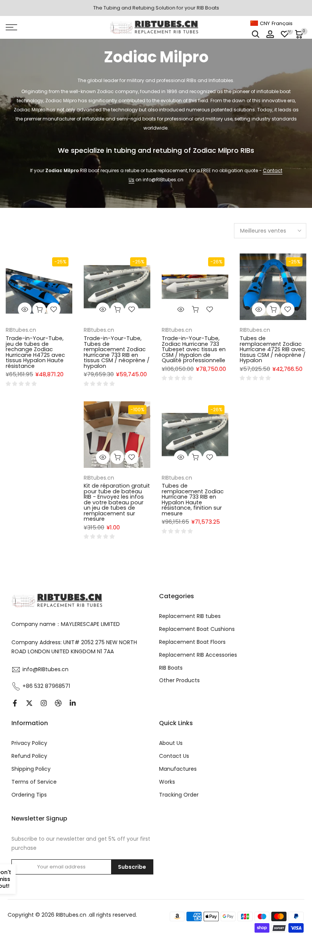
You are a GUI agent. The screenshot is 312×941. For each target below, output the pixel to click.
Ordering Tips (29, 794)
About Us (171, 743)
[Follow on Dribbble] (58, 703)
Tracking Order (179, 794)
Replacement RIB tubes (190, 616)
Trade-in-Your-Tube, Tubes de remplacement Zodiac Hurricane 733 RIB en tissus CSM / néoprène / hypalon (117, 352)
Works (167, 782)
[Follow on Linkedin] (72, 703)
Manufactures (178, 769)
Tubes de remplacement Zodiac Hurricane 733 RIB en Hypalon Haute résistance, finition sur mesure (193, 499)
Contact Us (174, 756)
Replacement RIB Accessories (198, 655)
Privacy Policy (29, 743)
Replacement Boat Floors (192, 642)
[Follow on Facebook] (14, 703)
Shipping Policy (31, 769)
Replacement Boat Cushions (197, 629)
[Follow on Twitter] (29, 703)
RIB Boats (171, 668)
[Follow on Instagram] (43, 703)
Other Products (179, 680)
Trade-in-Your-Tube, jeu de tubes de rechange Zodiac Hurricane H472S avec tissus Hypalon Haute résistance (35, 352)
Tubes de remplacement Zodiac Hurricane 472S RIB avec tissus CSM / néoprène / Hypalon (273, 349)
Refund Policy (29, 756)
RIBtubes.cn (21, 330)
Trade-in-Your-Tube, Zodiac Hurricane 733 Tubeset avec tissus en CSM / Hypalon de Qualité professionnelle (194, 349)
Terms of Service (34, 782)
